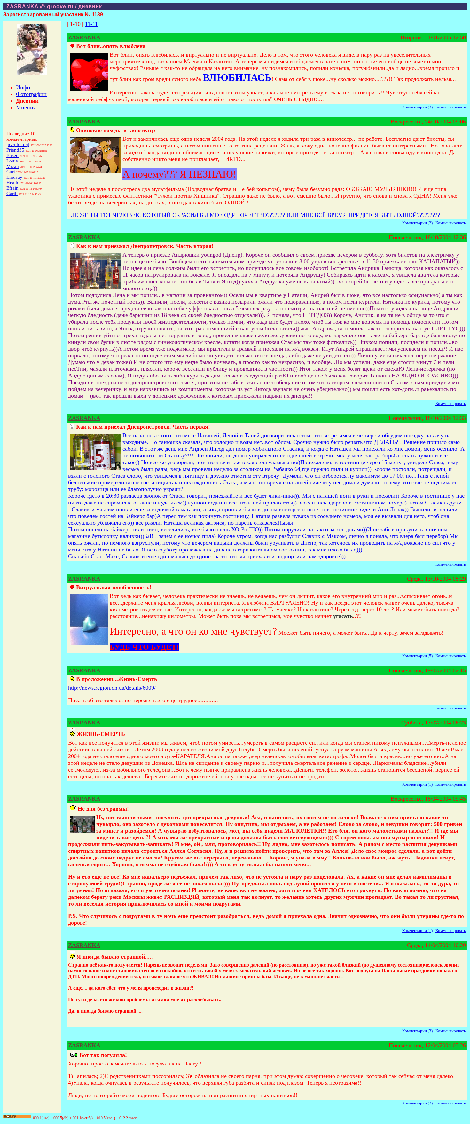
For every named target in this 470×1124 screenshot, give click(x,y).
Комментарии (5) (417, 655)
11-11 (91, 24)
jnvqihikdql (17, 144)
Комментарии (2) (417, 222)
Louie (12, 160)
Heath (12, 182)
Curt (10, 171)
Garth (12, 193)
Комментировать (450, 107)
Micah (12, 166)
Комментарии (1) (417, 784)
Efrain (12, 188)
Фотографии (31, 94)
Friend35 (15, 150)
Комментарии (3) (417, 107)
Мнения (26, 107)
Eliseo (12, 155)
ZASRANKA (84, 37)
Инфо (23, 87)
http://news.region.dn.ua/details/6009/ (112, 688)
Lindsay (14, 177)
